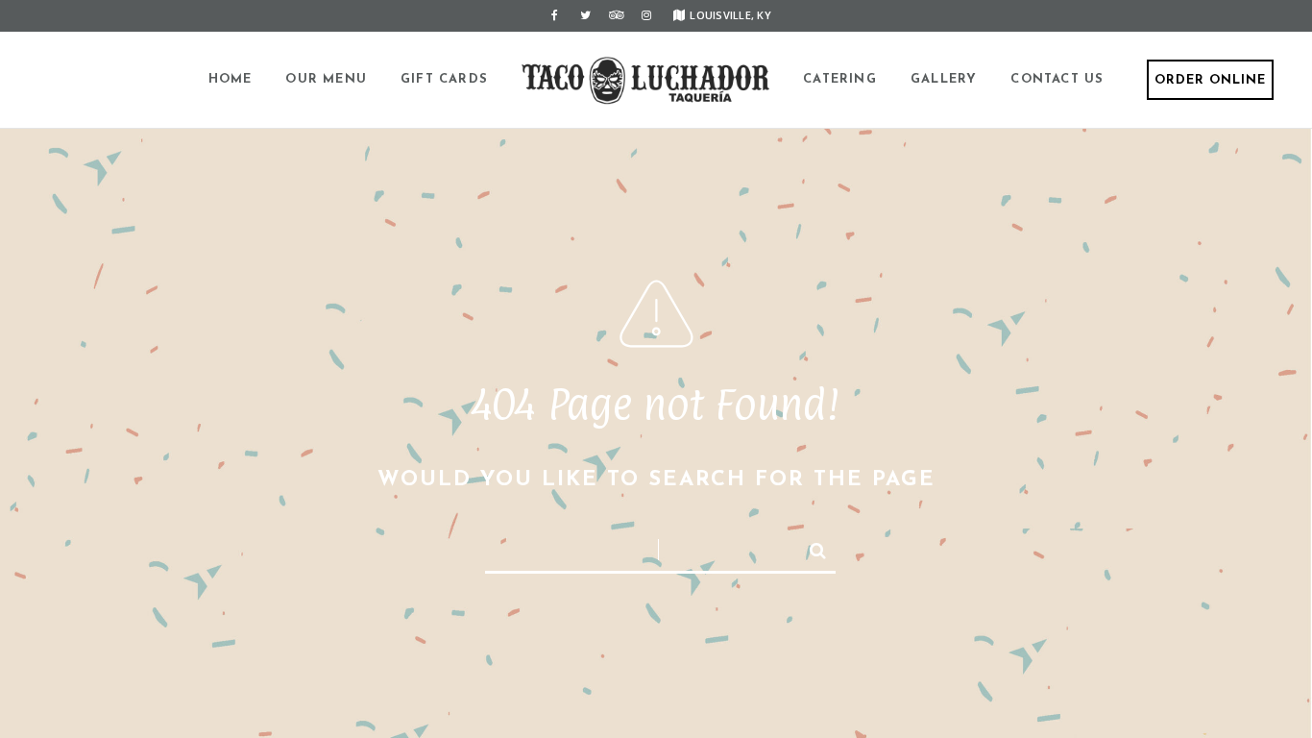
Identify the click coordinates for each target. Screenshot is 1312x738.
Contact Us (1057, 79)
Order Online (1210, 80)
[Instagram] (646, 15)
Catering (840, 79)
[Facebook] (554, 15)
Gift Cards (444, 79)
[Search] (809, 546)
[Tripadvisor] (615, 15)
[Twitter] (585, 15)
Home (230, 79)
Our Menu (326, 79)
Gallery (944, 79)
